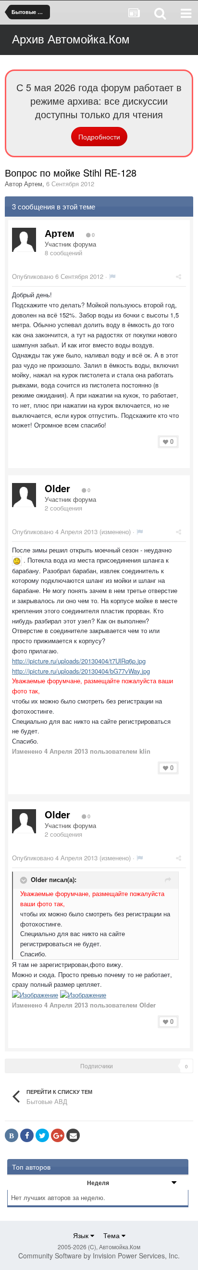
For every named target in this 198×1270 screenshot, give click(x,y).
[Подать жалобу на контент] (112, 276)
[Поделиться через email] (73, 1135)
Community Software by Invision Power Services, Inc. (99, 1255)
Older (57, 488)
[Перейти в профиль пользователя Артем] (24, 240)
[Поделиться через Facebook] (27, 1135)
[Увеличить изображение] (17, 560)
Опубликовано (57, 276)
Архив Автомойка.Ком (71, 38)
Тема (112, 1235)
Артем (33, 183)
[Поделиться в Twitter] (42, 1135)
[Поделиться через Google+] (57, 1135)
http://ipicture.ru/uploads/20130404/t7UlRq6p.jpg (79, 660)
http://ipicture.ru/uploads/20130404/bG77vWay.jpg (81, 671)
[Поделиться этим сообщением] (178, 276)
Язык (81, 1235)
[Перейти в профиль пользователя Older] (24, 495)
